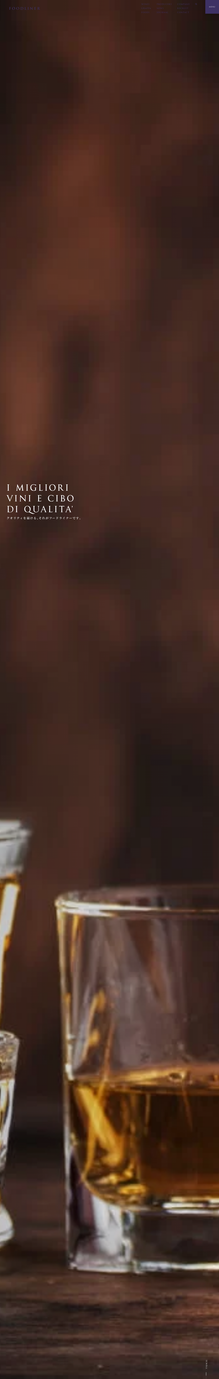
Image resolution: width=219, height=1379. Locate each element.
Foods (145, 12)
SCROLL (206, 1364)
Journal (162, 12)
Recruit (182, 8)
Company (183, 4)
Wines (145, 4)
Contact (183, 12)
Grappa (146, 8)
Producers (164, 4)
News (160, 8)
